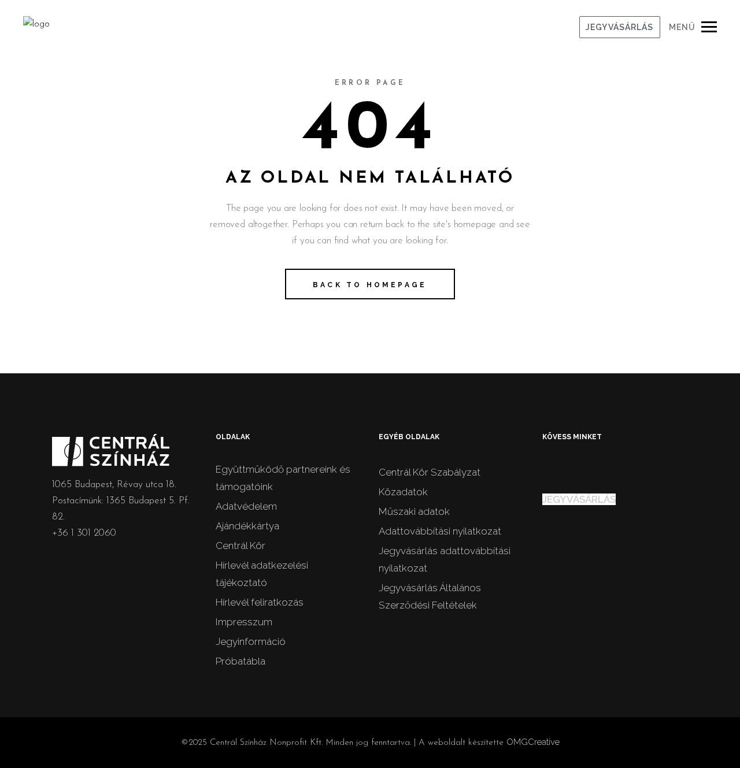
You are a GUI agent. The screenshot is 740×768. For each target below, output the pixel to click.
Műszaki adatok (414, 511)
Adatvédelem (246, 506)
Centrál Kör (240, 545)
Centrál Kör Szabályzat (429, 472)
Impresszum (244, 622)
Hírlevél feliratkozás (260, 602)
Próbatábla (240, 661)
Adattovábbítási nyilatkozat (440, 531)
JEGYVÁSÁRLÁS (619, 27)
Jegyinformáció (251, 641)
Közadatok (403, 492)
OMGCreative (533, 742)
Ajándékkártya (247, 526)
